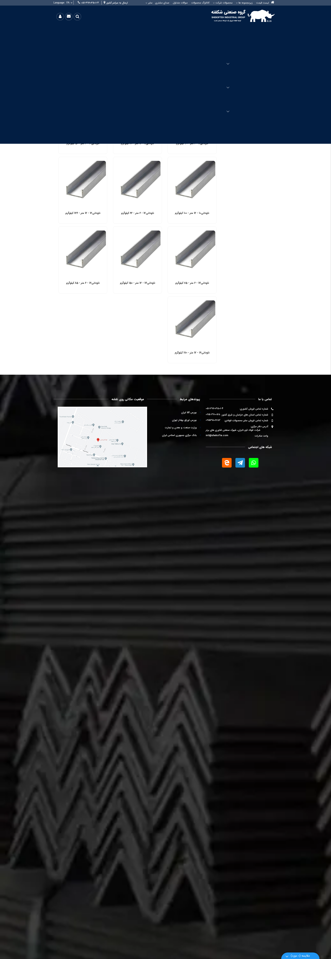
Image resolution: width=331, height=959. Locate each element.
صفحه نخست (272, 2)
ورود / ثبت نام (60, 16)
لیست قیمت (262, 3)
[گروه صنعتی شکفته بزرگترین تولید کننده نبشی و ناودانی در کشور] (241, 15)
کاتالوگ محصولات (200, 3)
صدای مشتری (162, 3)
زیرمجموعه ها (245, 3)
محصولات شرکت (224, 3)
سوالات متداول (180, 3)
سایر (150, 3)
